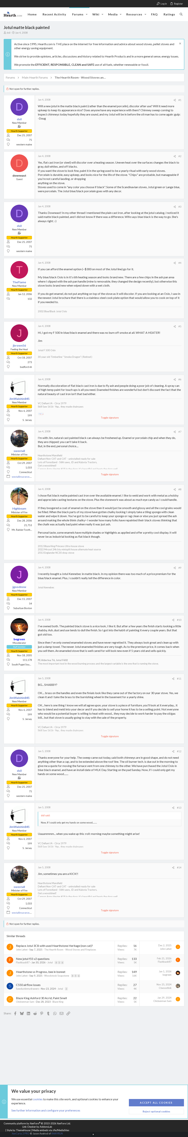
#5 (179, 326)
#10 (179, 619)
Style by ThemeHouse (18, 1130)
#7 (179, 431)
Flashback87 (23, 962)
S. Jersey (27, 420)
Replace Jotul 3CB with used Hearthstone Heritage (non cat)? (54, 945)
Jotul (50, 962)
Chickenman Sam (25, 1001)
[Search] (181, 14)
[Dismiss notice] (179, 44)
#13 (179, 807)
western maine (24, 144)
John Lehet (22, 949)
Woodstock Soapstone (56, 975)
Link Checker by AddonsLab (37, 1126)
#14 (179, 867)
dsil (8, 32)
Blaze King (58, 1001)
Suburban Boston (22, 608)
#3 (179, 206)
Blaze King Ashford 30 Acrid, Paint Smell (41, 998)
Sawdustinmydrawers (27, 988)
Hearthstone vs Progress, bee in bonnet (40, 971)
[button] (86, 14)
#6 (179, 379)
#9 (179, 567)
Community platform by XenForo (37, 1123)
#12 (179, 751)
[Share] (174, 100)
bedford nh (26, 366)
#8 (179, 489)
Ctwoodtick (165, 987)
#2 (179, 156)
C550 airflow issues (28, 984)
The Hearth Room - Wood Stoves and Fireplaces (70, 949)
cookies (38, 1099)
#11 (179, 678)
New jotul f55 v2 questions (33, 958)
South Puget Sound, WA (24, 664)
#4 (179, 262)
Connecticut (25, 472)
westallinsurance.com (23, 476)
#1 (179, 100)
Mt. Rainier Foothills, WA (25, 529)
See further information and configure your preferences (45, 1110)
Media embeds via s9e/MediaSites (50, 1130)
